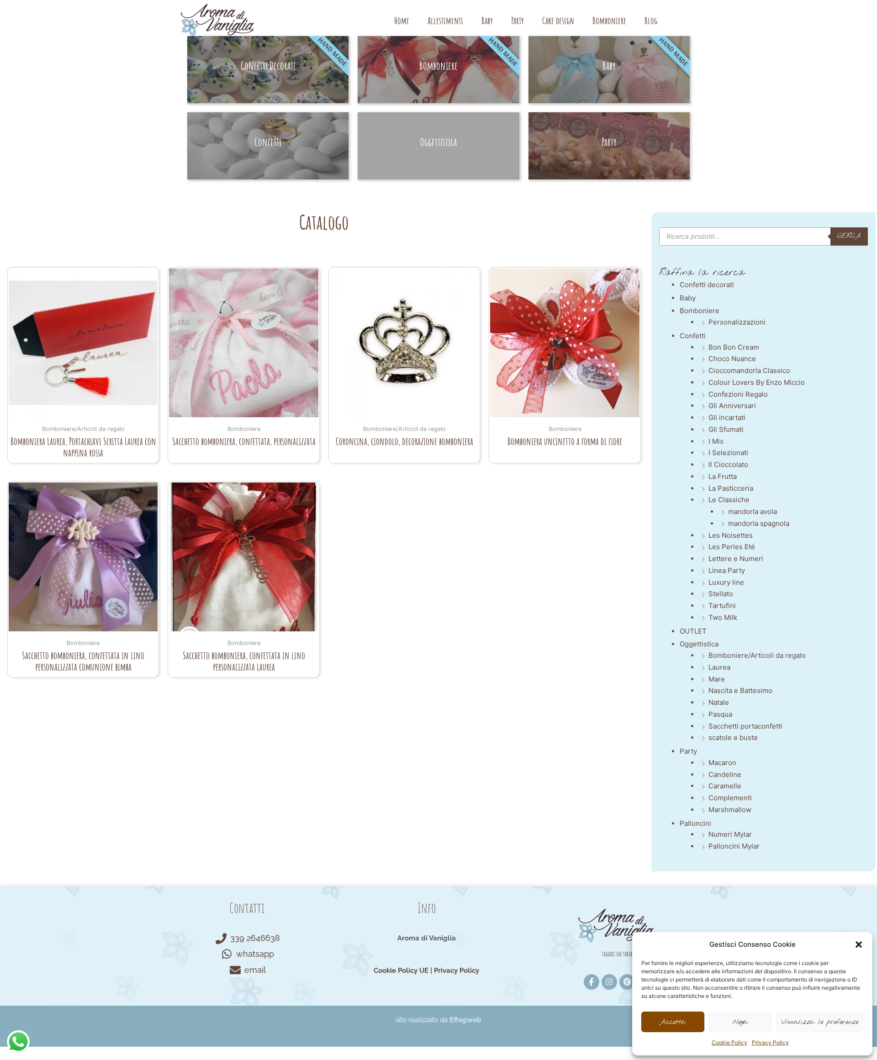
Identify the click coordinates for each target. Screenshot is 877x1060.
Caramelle (724, 786)
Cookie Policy (729, 1042)
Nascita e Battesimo (740, 690)
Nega (740, 1022)
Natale (718, 702)
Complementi (730, 797)
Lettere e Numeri (735, 558)
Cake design (558, 20)
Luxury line (726, 582)
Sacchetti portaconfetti (745, 726)
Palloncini (695, 823)
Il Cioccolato (728, 464)
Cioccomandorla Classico (749, 370)
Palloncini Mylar (734, 846)
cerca (849, 236)
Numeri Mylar (730, 834)
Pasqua (720, 714)
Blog (651, 20)
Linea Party (726, 570)
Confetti (693, 335)
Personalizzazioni (737, 322)
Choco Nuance (732, 358)
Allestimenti (445, 20)
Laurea (719, 667)
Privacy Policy (770, 1042)
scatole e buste (733, 737)
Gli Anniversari (732, 405)
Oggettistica (699, 644)
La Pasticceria (730, 488)
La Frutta (722, 476)
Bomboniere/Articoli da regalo (757, 655)
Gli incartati (726, 417)
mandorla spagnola (758, 523)
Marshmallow (729, 809)
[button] (858, 944)
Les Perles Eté (731, 546)
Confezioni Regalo (738, 394)
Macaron (722, 762)
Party (517, 20)
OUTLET (693, 631)
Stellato (720, 593)
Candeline (724, 774)
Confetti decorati (707, 284)
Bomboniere (609, 20)
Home (401, 20)
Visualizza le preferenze (819, 1022)
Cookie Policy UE (401, 970)
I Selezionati (728, 452)
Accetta (673, 1022)
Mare (716, 679)
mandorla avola (752, 511)
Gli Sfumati (726, 429)
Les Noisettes (730, 535)
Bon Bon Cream (733, 347)
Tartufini (722, 605)
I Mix (716, 441)
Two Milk (722, 617)
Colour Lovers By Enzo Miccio (756, 382)
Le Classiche (729, 499)
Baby (487, 20)
